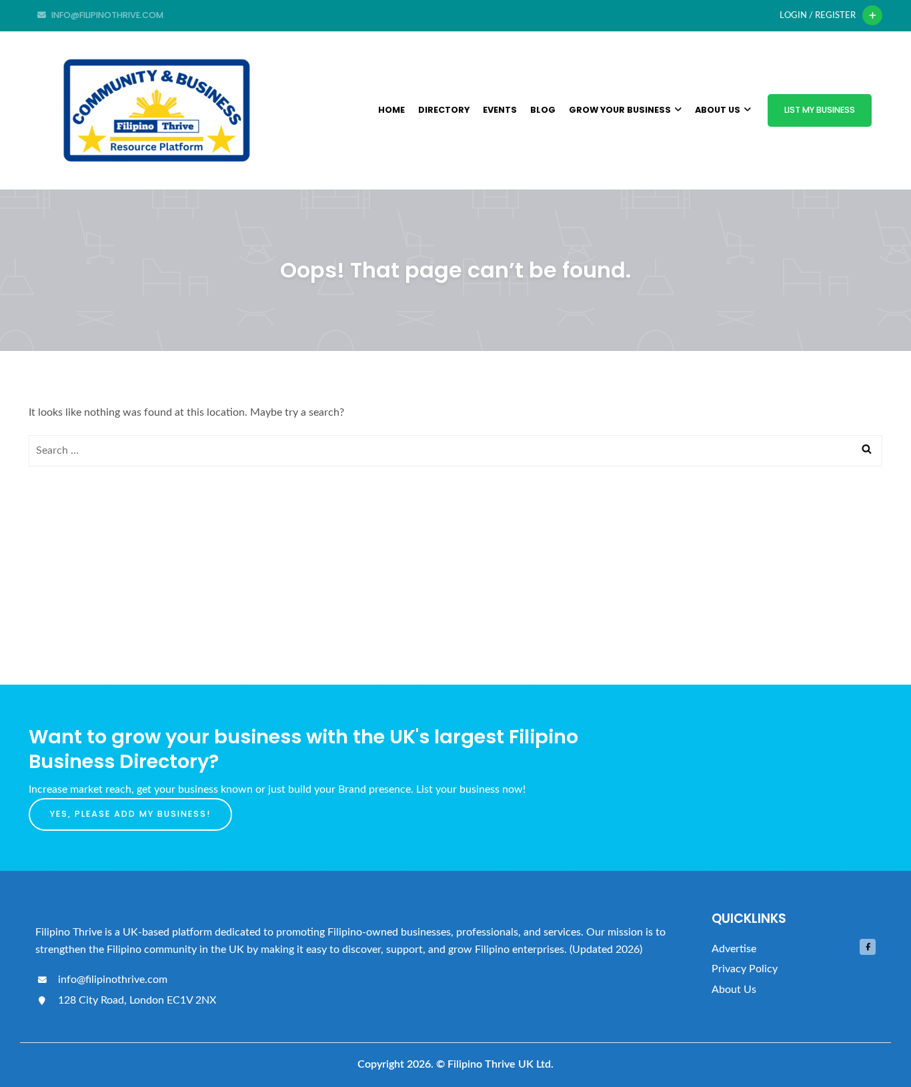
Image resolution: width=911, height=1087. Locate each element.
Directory (444, 109)
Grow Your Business (620, 109)
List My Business (819, 109)
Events (500, 109)
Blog (543, 109)
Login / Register (818, 15)
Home (391, 109)
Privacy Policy (745, 969)
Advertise (734, 949)
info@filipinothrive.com (111, 979)
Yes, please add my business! (130, 813)
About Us (717, 109)
